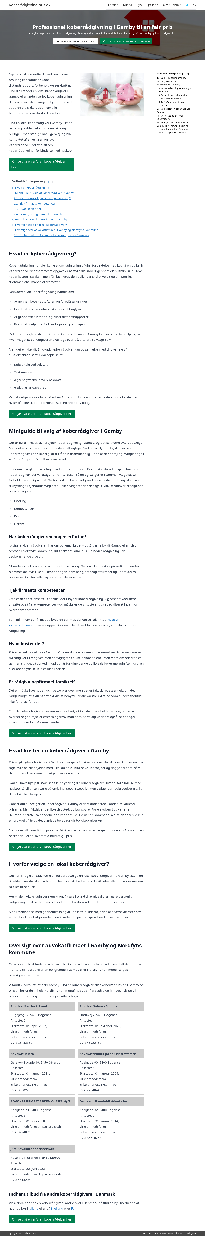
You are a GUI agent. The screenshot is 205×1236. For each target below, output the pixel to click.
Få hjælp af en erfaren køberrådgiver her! (126, 41)
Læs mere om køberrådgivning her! (75, 41)
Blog (170, 1233)
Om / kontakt (172, 5)
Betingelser (191, 1233)
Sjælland (152, 5)
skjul (48, 181)
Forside (113, 5)
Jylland (127, 5)
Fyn (139, 5)
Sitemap (179, 1233)
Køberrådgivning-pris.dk (29, 4)
